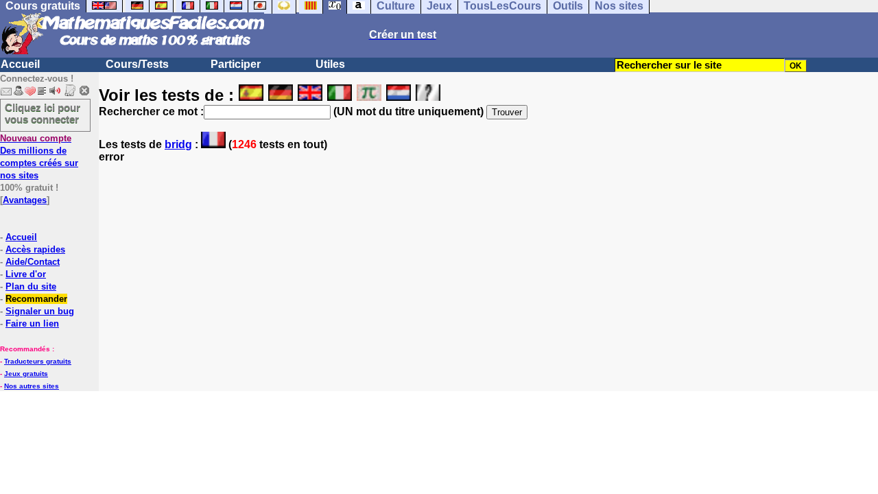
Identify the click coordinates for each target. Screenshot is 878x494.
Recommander (36, 299)
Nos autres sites (31, 386)
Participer (236, 64)
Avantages (25, 200)
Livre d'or (25, 274)
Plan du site (30, 286)
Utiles (330, 64)
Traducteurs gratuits (37, 361)
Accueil (20, 64)
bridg (178, 144)
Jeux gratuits (26, 373)
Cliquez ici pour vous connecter (42, 113)
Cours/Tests (137, 64)
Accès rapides (35, 249)
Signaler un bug (39, 311)
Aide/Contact (32, 262)
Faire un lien (32, 323)
